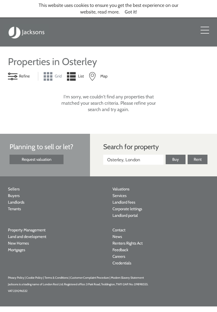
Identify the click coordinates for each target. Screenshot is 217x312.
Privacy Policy (16, 277)
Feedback (120, 249)
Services (119, 195)
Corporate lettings (127, 209)
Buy (175, 159)
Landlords (16, 202)
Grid (58, 76)
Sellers (14, 189)
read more (108, 12)
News (117, 236)
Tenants (14, 209)
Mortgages (16, 249)
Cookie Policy (34, 277)
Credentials (121, 263)
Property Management (27, 230)
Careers (118, 256)
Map (103, 76)
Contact (118, 230)
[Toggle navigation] (205, 30)
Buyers (14, 195)
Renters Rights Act (127, 243)
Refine (24, 76)
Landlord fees (123, 202)
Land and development (27, 236)
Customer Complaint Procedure (90, 277)
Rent (198, 159)
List (81, 76)
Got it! (131, 12)
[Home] (26, 32)
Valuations (120, 189)
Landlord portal (125, 215)
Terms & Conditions (56, 277)
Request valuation (36, 159)
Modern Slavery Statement (127, 277)
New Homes (18, 243)
